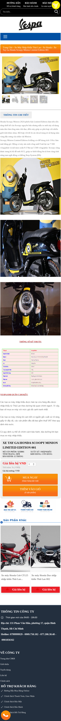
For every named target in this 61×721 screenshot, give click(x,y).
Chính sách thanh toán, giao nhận (19, 696)
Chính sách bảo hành (13, 707)
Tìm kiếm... (56, 11)
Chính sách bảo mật (13, 701)
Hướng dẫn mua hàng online (16, 691)
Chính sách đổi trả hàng (15, 712)
